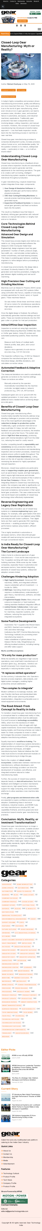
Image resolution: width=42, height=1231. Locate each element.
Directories (23, 3)
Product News (23, 991)
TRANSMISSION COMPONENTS (14, 1029)
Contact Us (13, 1)
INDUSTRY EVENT (9, 950)
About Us (5, 1)
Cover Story (27, 901)
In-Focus (6, 946)
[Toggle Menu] (39, 29)
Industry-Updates (27, 957)
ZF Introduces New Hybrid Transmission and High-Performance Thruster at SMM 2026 (26, 1096)
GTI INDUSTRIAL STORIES (25, 933)
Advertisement (8, 1164)
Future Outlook (9, 929)
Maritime (6, 977)
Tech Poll (6, 1016)
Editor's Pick (8, 912)
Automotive (7, 891)
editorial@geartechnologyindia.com (14, 1211)
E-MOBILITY (31, 908)
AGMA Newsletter (24, 884)
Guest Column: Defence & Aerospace (18, 939)
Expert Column (8, 922)
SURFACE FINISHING (10, 1009)
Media (5, 1160)
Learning (28, 967)
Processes (7, 991)
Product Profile (9, 995)
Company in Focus (10, 898)
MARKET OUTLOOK (22, 977)
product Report (30, 995)
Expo (22, 922)
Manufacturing (8, 96)
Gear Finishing (27, 929)
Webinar (5, 1036)
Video (17, 3)
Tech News (28, 1012)
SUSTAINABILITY (28, 1009)
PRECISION (6, 988)
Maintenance (23, 971)
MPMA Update (7, 984)
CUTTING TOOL (28, 905)
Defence (5, 908)
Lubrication (7, 971)
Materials (6, 981)
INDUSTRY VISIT (8, 957)
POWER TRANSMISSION (27, 984)
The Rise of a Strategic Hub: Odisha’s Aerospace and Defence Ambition (25, 1079)
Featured (21, 90)
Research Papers (9, 1002)
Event (33, 919)
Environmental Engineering (14, 919)
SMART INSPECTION (29, 1002)
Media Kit (36, 1)
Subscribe (29, 1)
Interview (21, 960)
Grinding (6, 933)
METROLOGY (21, 981)
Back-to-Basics (24, 891)
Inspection (7, 960)
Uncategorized (22, 1033)
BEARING (5, 894)
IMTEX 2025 (27, 943)
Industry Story (9, 953)
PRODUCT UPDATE (9, 998)
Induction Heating (22, 946)
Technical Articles (10, 1019)
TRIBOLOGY (6, 1033)
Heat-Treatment (9, 943)
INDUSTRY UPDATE (27, 953)
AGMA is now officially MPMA (22, 1055)
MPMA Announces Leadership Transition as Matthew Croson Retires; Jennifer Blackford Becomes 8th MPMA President (26, 1068)
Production (27, 998)
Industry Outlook (28, 950)
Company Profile (9, 901)
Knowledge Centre (10, 967)
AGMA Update (7, 888)
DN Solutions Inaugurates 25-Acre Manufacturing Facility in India (24, 1116)
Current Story (8, 90)
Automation (23, 888)
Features (19, 926)
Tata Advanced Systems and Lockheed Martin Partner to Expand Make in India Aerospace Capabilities (26, 1107)
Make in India (7, 974)
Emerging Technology (11, 915)
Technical (19, 1016)
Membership (21, 1)
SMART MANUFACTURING (11, 1005)
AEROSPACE (6, 884)
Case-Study (29, 894)
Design (18, 908)
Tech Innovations (10, 1012)
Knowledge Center (10, 964)
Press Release (21, 988)
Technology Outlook (11, 1026)
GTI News (6, 936)
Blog (16, 894)
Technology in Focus (11, 1022)
